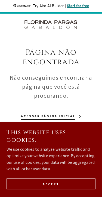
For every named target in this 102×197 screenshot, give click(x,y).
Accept (51, 184)
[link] (51, 25)
